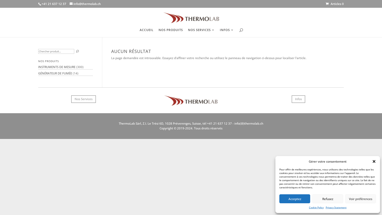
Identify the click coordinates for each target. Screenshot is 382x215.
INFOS (225, 30)
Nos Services (84, 99)
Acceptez (294, 199)
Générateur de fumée (55, 73)
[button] (374, 161)
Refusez (327, 199)
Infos (298, 99)
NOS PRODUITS (171, 30)
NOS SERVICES (199, 30)
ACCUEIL (146, 30)
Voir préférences (360, 199)
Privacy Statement (336, 207)
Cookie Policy (316, 207)
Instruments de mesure (56, 67)
